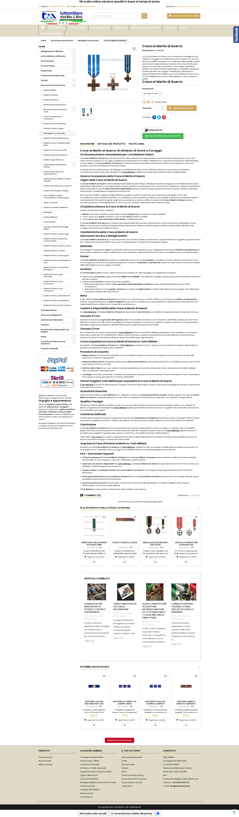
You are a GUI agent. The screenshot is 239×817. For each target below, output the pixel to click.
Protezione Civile (87, 786)
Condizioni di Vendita (89, 764)
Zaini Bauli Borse (49, 310)
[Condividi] (154, 117)
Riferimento (148, 50)
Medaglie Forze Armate (54, 133)
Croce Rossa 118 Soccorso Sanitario (53, 342)
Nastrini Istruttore (51, 99)
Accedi (179, 6)
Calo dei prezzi (45, 757)
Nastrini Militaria (51, 217)
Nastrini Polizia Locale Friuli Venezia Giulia (55, 239)
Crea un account (192, 6)
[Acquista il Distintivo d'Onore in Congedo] (57, 396)
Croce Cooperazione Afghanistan (186, 543)
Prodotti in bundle (51, 33)
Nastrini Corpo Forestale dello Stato (57, 144)
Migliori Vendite (45, 764)
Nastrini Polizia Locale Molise (56, 300)
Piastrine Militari (100, 27)
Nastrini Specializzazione (55, 104)
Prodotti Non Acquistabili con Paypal (55, 330)
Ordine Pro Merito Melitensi (56, 207)
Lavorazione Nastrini (89, 779)
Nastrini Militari (50, 90)
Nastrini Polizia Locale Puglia (56, 234)
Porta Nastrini (49, 222)
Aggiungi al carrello (181, 108)
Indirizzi (125, 768)
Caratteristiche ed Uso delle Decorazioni (124, 606)
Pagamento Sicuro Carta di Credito (96, 771)
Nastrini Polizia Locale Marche (57, 295)
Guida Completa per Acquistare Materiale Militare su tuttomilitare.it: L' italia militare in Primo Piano (154, 610)
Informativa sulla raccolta (93, 813)
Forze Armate (56, 27)
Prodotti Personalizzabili (52, 75)
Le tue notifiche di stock (132, 782)
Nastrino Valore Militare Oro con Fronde (94, 703)
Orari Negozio (86, 797)
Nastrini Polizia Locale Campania (53, 289)
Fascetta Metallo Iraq (124, 542)
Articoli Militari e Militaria (53, 56)
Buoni (124, 771)
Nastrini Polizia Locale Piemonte (53, 275)
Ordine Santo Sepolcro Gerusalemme (54, 172)
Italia (43, 336)
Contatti (170, 27)
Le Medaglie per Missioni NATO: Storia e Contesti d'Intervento (94, 608)
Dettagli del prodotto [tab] (112, 143)
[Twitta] (159, 117)
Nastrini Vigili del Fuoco (54, 159)
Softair (44, 80)
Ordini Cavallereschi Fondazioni (53, 117)
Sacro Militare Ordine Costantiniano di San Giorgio (56, 196)
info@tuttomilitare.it (85, 6)
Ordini (124, 761)
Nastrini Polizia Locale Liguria (56, 255)
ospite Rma (127, 786)
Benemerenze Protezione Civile (55, 110)
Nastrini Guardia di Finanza (55, 155)
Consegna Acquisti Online (91, 757)
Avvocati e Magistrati (51, 315)
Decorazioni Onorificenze (146, 27)
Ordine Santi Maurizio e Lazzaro (58, 185)
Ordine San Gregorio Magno (56, 190)
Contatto (169, 750)
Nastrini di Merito (51, 95)
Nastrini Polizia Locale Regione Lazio (57, 261)
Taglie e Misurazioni (89, 775)
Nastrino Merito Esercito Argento (186, 702)
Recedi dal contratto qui (119, 740)
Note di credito (128, 764)
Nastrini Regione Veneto (54, 250)
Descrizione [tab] (87, 143)
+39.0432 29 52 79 (57, 6)
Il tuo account (131, 750)
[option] (96, 614)
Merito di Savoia (51, 202)
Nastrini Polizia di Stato (54, 128)
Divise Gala (120, 27)
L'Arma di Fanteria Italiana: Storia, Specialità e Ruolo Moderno (182, 608)
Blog (183, 27)
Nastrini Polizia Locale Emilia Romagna (56, 268)
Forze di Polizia (77, 27)
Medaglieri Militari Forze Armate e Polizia (98, 782)
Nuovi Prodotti (45, 761)
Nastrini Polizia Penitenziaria (56, 138)
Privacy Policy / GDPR (89, 761)
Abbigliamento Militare (52, 51)
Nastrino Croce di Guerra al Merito (155, 702)
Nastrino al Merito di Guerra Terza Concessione (124, 703)
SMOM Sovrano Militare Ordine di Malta (57, 179)
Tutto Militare (128, 172)
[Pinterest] (164, 117)
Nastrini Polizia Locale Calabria (57, 305)
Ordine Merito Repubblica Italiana (55, 165)
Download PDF (153, 130)
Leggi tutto (89, 640)
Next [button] (196, 578)
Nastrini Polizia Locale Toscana (57, 245)
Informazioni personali (132, 757)
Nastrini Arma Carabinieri (55, 123)
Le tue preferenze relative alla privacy (131, 813)
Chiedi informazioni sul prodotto (163, 136)
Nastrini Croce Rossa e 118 (55, 150)
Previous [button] (192, 578)
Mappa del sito (86, 793)
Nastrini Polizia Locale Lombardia (53, 282)
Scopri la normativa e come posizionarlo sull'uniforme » (56, 426)
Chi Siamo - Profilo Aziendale (93, 768)
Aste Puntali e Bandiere (52, 320)
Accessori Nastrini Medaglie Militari (56, 227)
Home (42, 46)
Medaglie (48, 212)
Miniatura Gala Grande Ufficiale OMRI (94, 543)
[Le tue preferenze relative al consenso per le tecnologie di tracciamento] (234, 812)
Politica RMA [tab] (136, 143)
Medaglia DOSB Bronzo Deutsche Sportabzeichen (155, 544)
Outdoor (45, 324)
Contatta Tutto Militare (90, 789)
